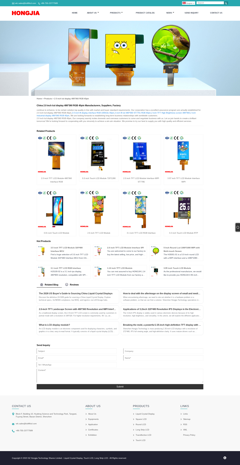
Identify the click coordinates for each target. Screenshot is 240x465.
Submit (120, 386)
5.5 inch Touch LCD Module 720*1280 (99, 178)
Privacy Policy (189, 435)
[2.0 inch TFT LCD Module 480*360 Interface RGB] (56, 173)
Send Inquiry (191, 13)
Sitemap (186, 419)
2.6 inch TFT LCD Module (99, 233)
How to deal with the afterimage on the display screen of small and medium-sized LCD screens (162, 293)
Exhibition (92, 435)
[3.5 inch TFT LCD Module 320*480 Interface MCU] (43, 255)
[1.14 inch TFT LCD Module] (99, 276)
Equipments (93, 419)
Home (75, 13)
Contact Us (216, 13)
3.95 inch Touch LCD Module (177, 268)
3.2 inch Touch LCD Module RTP (183, 233)
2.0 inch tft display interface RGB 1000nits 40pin (93, 113)
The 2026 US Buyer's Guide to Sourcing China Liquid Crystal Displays (75, 293)
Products (115, 13)
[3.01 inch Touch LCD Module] (56, 228)
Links (185, 414)
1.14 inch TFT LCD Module (119, 268)
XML (185, 430)
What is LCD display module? (54, 325)
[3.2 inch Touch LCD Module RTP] (183, 228)
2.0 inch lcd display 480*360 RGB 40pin (71, 98)
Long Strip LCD (142, 430)
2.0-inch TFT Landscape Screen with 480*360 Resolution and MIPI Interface (78, 309)
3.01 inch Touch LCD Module (56, 233)
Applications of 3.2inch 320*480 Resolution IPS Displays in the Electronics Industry (162, 309)
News (169, 13)
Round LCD (141, 424)
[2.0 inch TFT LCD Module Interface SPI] (99, 255)
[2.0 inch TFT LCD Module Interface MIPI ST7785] (141, 173)
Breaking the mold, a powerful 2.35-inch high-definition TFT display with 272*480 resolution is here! (162, 325)
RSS (185, 424)
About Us (92, 13)
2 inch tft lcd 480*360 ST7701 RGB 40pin (133, 113)
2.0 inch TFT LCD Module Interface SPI (125, 248)
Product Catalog (145, 13)
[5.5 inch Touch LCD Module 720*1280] (98, 173)
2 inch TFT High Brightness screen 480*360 (170, 113)
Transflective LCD (143, 435)
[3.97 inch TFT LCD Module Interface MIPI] (183, 173)
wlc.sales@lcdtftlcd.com (25, 3)
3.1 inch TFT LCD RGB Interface (141, 233)
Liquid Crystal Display (145, 414)
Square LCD (141, 419)
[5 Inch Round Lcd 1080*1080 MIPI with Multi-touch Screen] (156, 255)
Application (93, 424)
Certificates (93, 430)
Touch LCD (140, 440)
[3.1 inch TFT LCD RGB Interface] (141, 228)
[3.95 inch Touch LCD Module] (156, 276)
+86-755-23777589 (49, 3)
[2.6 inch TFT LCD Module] (98, 228)
